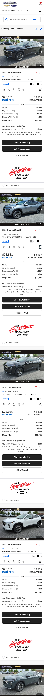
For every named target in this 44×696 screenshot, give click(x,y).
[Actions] (40, 73)
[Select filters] (35, 29)
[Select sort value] (40, 29)
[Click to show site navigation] (40, 11)
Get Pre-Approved (22, 148)
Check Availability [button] (22, 142)
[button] (8, 11)
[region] (22, 122)
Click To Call (22, 155)
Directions (21, 11)
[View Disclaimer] (24, 89)
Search (34, 19)
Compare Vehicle (12, 185)
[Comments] (40, 89)
